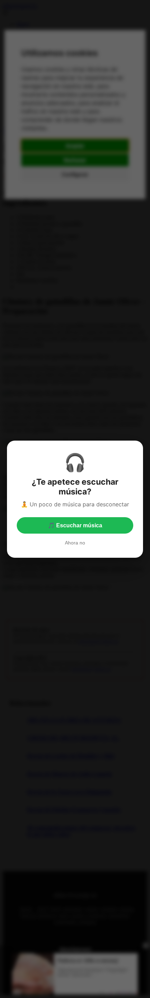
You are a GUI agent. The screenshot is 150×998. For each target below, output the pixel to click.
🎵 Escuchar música (75, 525)
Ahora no (75, 543)
